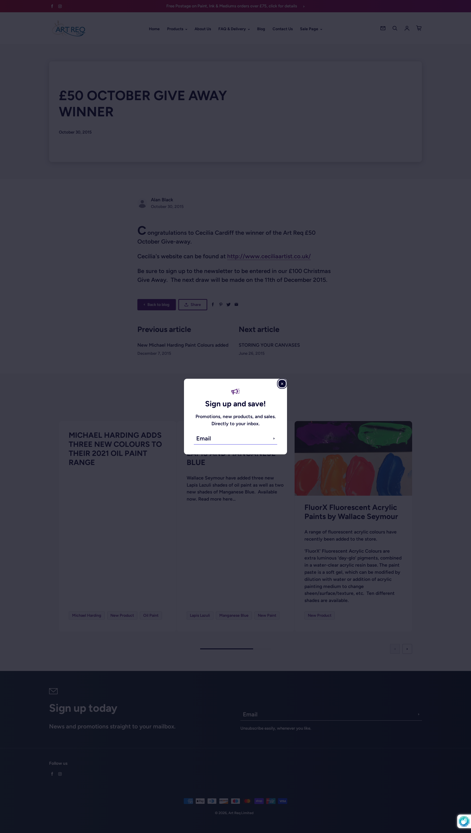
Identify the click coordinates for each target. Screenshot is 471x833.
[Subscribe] (274, 438)
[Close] (282, 383)
